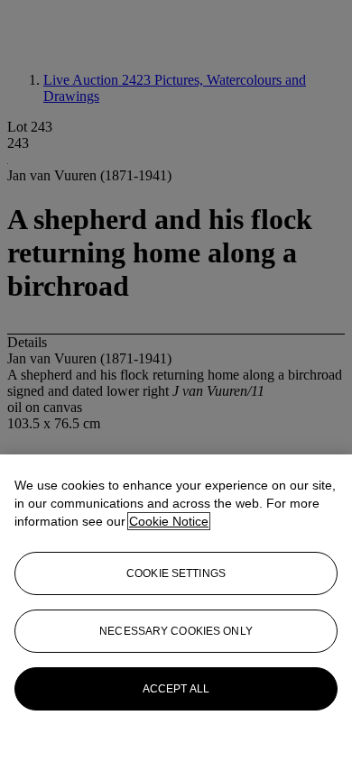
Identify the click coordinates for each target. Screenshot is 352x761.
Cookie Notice (168, 521)
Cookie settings (176, 573)
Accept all (176, 689)
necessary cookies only (176, 631)
